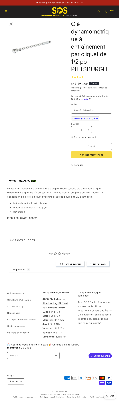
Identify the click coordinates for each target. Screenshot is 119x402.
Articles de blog (15, 306)
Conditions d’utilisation (77, 397)
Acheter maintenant (91, 154)
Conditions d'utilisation (19, 300)
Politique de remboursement (21, 319)
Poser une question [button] (71, 264)
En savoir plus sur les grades (85, 118)
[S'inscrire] (56, 355)
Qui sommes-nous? (17, 293)
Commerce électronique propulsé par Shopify (59, 394)
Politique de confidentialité (52, 397)
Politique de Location (18, 332)
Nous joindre (13, 313)
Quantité (75, 124)
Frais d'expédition (79, 88)
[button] (6, 11)
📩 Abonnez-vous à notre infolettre (28, 344)
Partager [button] (78, 165)
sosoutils (63, 391)
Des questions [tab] (18, 269)
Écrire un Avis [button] (100, 264)
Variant (74, 104)
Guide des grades (16, 326)
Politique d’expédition (99, 397)
